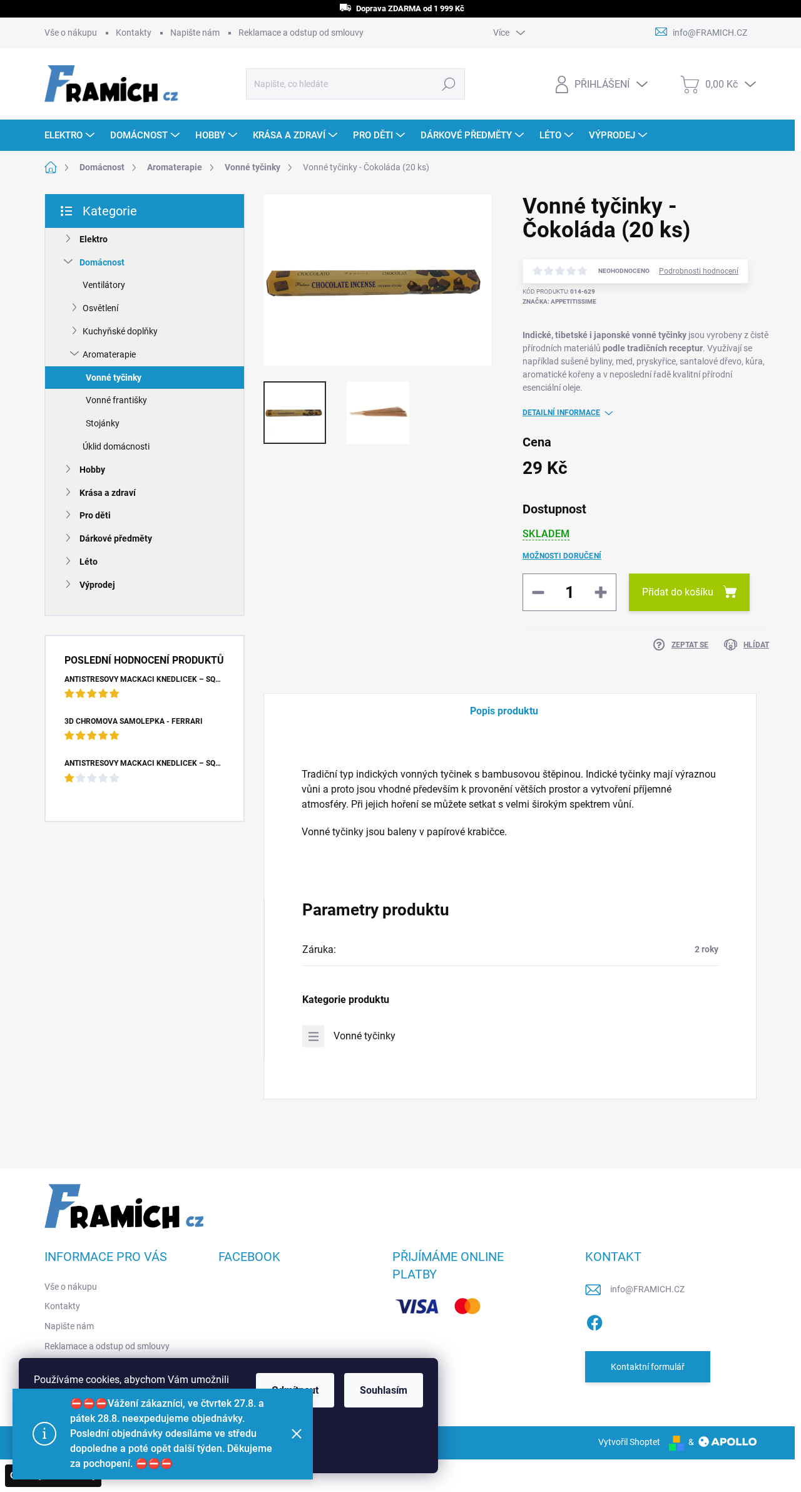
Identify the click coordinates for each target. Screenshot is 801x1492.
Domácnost (102, 262)
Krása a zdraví (107, 493)
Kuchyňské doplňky (120, 331)
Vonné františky (116, 400)
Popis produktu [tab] (504, 711)
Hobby (92, 470)
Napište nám (195, 33)
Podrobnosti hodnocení (698, 271)
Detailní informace (561, 412)
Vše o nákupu (70, 33)
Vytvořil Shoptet (629, 1442)
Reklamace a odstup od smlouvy (301, 33)
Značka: (559, 301)
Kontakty (133, 33)
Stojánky (103, 423)
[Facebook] (594, 1320)
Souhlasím (383, 1390)
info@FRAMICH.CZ (647, 1289)
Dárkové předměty (115, 538)
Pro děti (95, 515)
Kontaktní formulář (648, 1367)
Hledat (448, 84)
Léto (88, 562)
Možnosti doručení (562, 556)
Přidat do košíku (677, 592)
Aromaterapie (109, 354)
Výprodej (97, 585)
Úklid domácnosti (116, 446)
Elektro (93, 239)
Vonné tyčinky (113, 378)
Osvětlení (100, 308)
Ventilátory (104, 285)
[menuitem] (71, 135)
